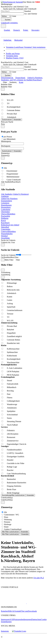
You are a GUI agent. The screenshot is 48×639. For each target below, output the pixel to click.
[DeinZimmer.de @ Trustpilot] (19, 631)
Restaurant (11, 437)
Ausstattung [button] (5, 275)
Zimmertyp (5, 153)
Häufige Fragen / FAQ (15, 58)
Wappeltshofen (7, 234)
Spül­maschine (12, 352)
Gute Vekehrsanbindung (16, 474)
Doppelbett (11, 333)
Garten (9, 300)
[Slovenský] (10, 43)
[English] (2, 43)
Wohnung (8, 519)
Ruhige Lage (12, 467)
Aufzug (10, 303)
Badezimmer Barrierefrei (16, 483)
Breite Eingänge (13, 493)
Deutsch (16, 30)
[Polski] (7, 43)
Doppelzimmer (12, 174)
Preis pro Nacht (7, 122)
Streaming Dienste (14, 421)
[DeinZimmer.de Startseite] (12, 2)
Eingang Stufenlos (14, 486)
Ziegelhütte (5, 238)
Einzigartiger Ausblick (15, 456)
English (7, 30)
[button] (4, 35)
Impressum (5, 619)
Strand (9, 380)
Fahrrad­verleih (12, 384)
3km (5, 257)
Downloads (32, 611)
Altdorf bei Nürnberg (9, 199)
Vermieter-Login (12, 47)
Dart (8, 394)
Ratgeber (4, 611)
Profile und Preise (13, 54)
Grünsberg (5, 203)
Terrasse (10, 314)
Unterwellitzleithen (8, 231)
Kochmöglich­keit (13, 107)
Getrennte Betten (13, 110)
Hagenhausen (6, 205)
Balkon (10, 286)
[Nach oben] (2, 583)
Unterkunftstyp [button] (7, 500)
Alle (5, 168)
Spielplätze (11, 411)
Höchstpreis (5, 146)
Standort (27, 11)
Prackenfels (5, 216)
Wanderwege (12, 404)
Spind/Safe (11, 307)
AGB (11, 619)
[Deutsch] (4, 43)
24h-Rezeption (12, 434)
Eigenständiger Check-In (16, 444)
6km (8, 257)
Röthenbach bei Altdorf (10, 225)
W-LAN (10, 100)
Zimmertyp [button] (5, 156)
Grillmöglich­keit (13, 401)
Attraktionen (12, 408)
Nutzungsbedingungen (22, 619)
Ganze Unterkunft (14, 180)
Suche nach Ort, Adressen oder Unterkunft (19, 9)
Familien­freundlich (14, 450)
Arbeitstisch (11, 117)
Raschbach (5, 223)
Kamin (9, 297)
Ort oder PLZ (38, 578)
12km (16, 257)
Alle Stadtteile (6, 182)
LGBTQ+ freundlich (15, 453)
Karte (21, 82)
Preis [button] (3, 124)
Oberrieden (5, 212)
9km (12, 257)
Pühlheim (4, 218)
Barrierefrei (11, 479)
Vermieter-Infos (12, 56)
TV (8, 103)
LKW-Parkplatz (13, 371)
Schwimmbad (12, 415)
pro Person (8, 137)
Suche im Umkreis (8, 240)
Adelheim (5, 196)
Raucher (10, 470)
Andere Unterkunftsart (12, 529)
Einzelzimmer (12, 171)
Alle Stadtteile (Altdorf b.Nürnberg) (15, 194)
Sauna (9, 418)
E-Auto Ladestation (14, 368)
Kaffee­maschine (13, 349)
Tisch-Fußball (12, 425)
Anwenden (24, 532)
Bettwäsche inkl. (13, 290)
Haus (6, 517)
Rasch (3, 220)
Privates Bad (12, 114)
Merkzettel (18, 40)
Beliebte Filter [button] (6, 87)
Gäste (14, 16)
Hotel (6, 527)
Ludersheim (5, 209)
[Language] (3, 26)
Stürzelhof (5, 227)
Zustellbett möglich (14, 336)
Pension (7, 522)
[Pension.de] (36, 603)
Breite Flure (11, 489)
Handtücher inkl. (13, 343)
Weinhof (4, 236)
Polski (25, 30)
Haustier (10, 460)
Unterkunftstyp (7, 498)
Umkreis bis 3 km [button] (8, 242)
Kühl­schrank (12, 356)
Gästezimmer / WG (11, 515)
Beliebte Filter (6, 84)
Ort (2, 257)
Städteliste (7, 40)
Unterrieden (5, 229)
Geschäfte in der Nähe (15, 463)
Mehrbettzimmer (13, 177)
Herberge (7, 524)
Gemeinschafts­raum (14, 310)
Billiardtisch (11, 387)
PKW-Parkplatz (13, 375)
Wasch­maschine (13, 362)
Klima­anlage (12, 283)
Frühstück (11, 430)
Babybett (10, 330)
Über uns (24, 611)
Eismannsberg (6, 201)
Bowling (10, 391)
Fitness (9, 398)
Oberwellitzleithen (8, 214)
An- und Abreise (30, 14)
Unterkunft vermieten (9, 23)
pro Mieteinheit (9, 139)
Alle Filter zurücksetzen (10, 532)
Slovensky (35, 30)
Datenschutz (36, 619)
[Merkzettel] (19, 23)
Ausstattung (5, 272)
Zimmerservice (12, 441)
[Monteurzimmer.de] (13, 603)
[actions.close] (3, 89)
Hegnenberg (6, 207)
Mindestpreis (6, 141)
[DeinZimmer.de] (14, 596)
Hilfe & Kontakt (14, 611)
